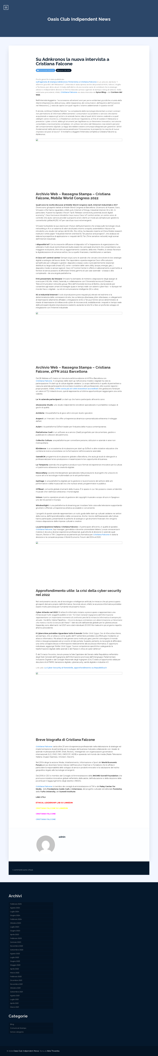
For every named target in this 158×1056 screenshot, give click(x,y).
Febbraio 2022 (16, 976)
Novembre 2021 (16, 984)
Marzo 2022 (14, 973)
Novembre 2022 (16, 946)
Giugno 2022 (15, 961)
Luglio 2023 (14, 927)
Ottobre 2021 (15, 988)
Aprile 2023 (14, 934)
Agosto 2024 (15, 908)
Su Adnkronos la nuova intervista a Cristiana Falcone (72, 61)
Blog (12, 1024)
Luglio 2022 (14, 957)
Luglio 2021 (14, 999)
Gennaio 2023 (15, 942)
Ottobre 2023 (15, 923)
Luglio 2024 (14, 912)
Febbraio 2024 (16, 919)
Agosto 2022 (15, 954)
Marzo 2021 (14, 1007)
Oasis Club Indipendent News (79, 19)
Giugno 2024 (15, 915)
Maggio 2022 (15, 965)
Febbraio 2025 (16, 904)
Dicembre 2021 (16, 980)
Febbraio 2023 (16, 938)
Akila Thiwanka (53, 1051)
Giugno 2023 (15, 931)
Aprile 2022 (14, 969)
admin (62, 837)
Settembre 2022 (16, 950)
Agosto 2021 (15, 996)
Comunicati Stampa (46, 70)
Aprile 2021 (14, 1003)
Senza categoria (16, 1032)
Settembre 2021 (16, 992)
